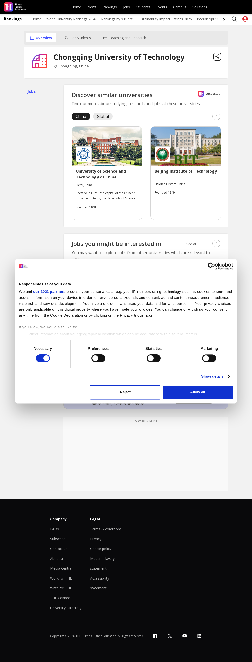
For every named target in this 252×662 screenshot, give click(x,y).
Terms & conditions (106, 529)
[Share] (217, 57)
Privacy (95, 538)
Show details (212, 376)
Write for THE (61, 588)
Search (234, 19)
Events (162, 7)
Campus (179, 7)
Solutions (199, 7)
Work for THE (61, 578)
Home (76, 7)
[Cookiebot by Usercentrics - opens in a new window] (211, 266)
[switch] (98, 358)
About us (57, 558)
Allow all (197, 392)
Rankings (110, 7)
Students (143, 7)
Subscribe (57, 538)
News (91, 7)
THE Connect (60, 598)
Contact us (58, 548)
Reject (125, 392)
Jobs (126, 7)
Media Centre (61, 568)
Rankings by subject (117, 19)
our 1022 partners (49, 292)
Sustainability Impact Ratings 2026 (165, 19)
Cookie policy (100, 548)
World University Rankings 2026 (71, 19)
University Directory (65, 607)
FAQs (54, 529)
